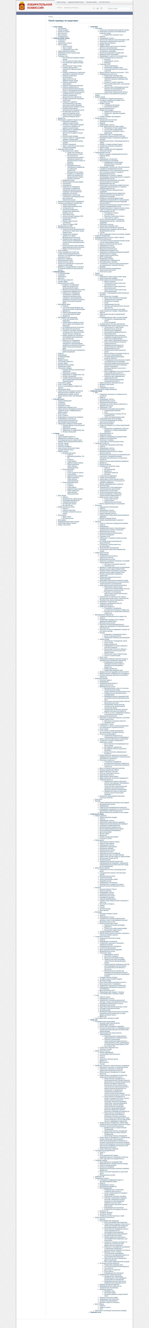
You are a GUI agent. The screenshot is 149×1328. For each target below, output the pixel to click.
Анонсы (102, 1057)
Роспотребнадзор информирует (110, 268)
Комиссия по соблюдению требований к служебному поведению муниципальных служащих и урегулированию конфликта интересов (72, 190)
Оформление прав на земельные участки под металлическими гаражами (115, 792)
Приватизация (104, 639)
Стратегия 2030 (105, 64)
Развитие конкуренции (102, 236)
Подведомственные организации (69, 53)
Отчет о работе (63, 415)
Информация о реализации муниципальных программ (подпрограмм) (113, 163)
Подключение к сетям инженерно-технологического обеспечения (111, 488)
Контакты (107, 59)
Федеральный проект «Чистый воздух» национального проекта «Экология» (113, 529)
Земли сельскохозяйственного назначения (114, 739)
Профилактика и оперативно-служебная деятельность (114, 1190)
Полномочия (62, 28)
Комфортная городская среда (109, 466)
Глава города (61, 2)
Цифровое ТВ (99, 1176)
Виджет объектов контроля (72, 249)
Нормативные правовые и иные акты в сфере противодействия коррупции (73, 324)
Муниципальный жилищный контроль (112, 886)
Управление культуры (107, 894)
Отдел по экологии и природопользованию (114, 523)
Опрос (106, 115)
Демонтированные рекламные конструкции (114, 812)
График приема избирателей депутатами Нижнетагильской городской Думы (73, 379)
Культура (98, 887)
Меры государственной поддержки (111, 149)
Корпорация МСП (110, 334)
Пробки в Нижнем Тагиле (108, 518)
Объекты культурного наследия (114, 309)
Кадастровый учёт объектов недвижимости (114, 778)
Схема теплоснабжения (108, 477)
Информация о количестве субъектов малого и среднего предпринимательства (115, 168)
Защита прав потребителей (109, 255)
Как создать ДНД (109, 1292)
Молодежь (98, 912)
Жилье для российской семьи (114, 958)
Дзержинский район (69, 453)
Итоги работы (108, 1271)
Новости (65, 306)
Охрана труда (104, 147)
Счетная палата (104, 2)
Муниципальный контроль (66, 227)
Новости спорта (105, 997)
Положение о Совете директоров (115, 128)
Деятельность (62, 33)
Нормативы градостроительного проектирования (110, 578)
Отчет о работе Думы (65, 384)
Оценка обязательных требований (70, 222)
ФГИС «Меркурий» (106, 257)
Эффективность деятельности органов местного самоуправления (113, 47)
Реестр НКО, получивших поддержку (112, 1026)
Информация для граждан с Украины (112, 992)
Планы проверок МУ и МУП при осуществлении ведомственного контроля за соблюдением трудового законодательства (70, 254)
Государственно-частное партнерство (112, 324)
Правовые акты (63, 56)
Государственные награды (108, 977)
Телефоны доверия (106, 1212)
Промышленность (101, 118)
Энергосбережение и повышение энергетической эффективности (111, 494)
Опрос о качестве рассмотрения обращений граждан (73, 146)
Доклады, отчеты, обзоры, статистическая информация (114, 1252)
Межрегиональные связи (66, 507)
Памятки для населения (108, 270)
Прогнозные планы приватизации (115, 654)
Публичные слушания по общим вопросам (114, 1067)
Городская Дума (91, 2)
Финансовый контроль (107, 108)
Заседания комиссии (111, 472)
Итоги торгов (108, 642)
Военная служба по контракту (109, 1302)
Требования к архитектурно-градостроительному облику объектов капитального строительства (116, 588)
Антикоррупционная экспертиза (73, 327)
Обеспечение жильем (102, 868)
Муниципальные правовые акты (110, 827)
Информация (62, 355)
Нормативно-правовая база (72, 291)
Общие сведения (110, 281)
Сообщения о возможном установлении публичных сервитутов (116, 609)
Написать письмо (63, 31)
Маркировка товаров (106, 258)
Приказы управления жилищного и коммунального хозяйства (74, 93)
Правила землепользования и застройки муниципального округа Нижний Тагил (113, 571)
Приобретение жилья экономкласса (111, 600)
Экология (98, 521)
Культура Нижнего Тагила (108, 889)
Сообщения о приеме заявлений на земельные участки (112, 741)
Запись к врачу (104, 833)
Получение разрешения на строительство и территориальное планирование (114, 583)
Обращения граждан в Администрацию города (70, 122)
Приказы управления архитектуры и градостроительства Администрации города (70, 78)
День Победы (99, 1304)
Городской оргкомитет (70, 502)
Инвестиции (99, 275)
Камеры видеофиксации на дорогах (111, 484)
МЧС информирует (106, 1188)
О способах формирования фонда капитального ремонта (111, 421)
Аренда (102, 633)
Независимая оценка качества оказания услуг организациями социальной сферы (114, 706)
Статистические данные (108, 948)
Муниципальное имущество (104, 615)
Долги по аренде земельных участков (112, 768)
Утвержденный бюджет (112, 105)
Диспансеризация (106, 832)
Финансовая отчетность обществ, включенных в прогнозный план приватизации (115, 650)
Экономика (94, 27)
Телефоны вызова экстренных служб (112, 1216)
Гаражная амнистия (106, 780)
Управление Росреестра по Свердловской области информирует (116, 736)
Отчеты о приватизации (112, 655)
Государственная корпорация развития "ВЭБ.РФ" (114, 357)
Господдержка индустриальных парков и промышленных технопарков (117, 360)
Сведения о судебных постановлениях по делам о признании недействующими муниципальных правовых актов (73, 104)
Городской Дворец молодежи (109, 931)
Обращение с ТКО (106, 407)
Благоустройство (105, 464)
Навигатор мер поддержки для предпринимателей (114, 377)
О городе (56, 433)
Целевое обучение (73, 178)
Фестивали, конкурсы (111, 956)
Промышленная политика (108, 120)
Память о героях (105, 1307)
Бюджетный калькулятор (112, 111)
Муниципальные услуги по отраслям (116, 688)
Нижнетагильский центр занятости (111, 58)
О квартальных (109, 500)
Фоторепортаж (68, 505)
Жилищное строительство (108, 602)
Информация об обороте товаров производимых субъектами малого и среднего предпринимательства (115, 177)
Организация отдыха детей (109, 858)
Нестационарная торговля (108, 262)
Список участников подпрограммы (115, 928)
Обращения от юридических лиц (73, 129)
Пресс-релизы (67, 46)
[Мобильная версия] (101, 9)
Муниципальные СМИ (65, 226)
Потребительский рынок (103, 239)
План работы (62, 54)
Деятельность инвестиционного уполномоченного (114, 287)
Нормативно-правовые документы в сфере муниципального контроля (71, 235)
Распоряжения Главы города (72, 66)
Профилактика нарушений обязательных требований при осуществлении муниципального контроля (73, 241)
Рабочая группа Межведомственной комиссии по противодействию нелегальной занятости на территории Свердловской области (116, 89)
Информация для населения (114, 1208)
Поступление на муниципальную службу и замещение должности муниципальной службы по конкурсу (76, 159)
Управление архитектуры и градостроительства (109, 556)
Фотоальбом (62, 515)
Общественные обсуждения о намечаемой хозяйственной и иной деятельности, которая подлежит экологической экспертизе (115, 1124)
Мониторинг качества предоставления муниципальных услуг (117, 702)
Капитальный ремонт (107, 423)
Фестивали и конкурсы (107, 904)
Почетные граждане (64, 446)
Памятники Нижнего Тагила (67, 523)
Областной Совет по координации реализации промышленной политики (112, 135)
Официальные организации (109, 507)
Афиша (102, 905)
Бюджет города (105, 45)
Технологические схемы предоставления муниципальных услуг (117, 690)
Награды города (63, 445)
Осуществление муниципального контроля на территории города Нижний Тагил (74, 230)
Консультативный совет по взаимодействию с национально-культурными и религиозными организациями (115, 1029)
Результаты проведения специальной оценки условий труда (70, 264)
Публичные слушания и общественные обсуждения (112, 1065)
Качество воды (104, 486)
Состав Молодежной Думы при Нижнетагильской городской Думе (74, 308)
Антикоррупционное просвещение (115, 1234)
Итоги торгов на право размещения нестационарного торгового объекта (112, 731)
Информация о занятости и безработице (113, 56)
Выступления (62, 35)
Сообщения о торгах (106, 724)
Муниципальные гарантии (113, 329)
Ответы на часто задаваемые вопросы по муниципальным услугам (117, 713)
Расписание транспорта (108, 512)
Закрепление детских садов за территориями (115, 856)
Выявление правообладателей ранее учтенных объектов (112, 797)
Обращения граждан (65, 368)
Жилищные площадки (111, 301)
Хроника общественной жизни (110, 1023)
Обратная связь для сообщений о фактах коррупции (74, 351)
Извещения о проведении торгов (115, 634)
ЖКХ (96, 392)
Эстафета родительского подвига (111, 979)
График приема (63, 360)
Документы (61, 118)
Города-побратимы (69, 510)
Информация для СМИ (70, 49)
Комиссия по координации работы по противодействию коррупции (116, 1256)
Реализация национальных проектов (112, 41)
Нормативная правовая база (72, 206)
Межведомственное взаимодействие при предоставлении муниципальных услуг (116, 698)
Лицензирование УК (106, 433)
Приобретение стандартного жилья (111, 884)
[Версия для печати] (97, 9)
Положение (62, 404)
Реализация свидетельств (113, 930)
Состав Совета (109, 214)
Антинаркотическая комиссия (109, 1263)
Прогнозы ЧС (104, 1211)
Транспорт (98, 505)
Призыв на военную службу (109, 1297)
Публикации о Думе (64, 366)
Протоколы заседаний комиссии (115, 564)
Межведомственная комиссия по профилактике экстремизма (110, 1287)
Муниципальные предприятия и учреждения (114, 673)
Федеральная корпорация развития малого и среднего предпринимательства (115, 205)
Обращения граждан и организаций (70, 423)
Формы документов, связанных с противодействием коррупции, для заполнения (73, 337)
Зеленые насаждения (107, 535)
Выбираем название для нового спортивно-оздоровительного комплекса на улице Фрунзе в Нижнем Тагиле (114, 1013)
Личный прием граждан (70, 136)
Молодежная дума (64, 389)
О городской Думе (64, 273)
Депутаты (61, 278)
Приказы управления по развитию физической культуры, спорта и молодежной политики (73, 88)
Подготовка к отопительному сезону (112, 441)
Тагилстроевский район (70, 482)
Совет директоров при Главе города (112, 126)
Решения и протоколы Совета (114, 216)
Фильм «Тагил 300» (64, 525)
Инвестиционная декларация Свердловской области (114, 380)
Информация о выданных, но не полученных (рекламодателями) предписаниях (114, 810)
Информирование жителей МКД (110, 419)
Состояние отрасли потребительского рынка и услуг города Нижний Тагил (115, 241)
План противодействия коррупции (115, 1222)
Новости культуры (106, 891)
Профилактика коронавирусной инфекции (114, 824)
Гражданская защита (102, 1178)
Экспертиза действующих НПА (73, 216)
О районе (70, 459)
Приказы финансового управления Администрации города (72, 69)
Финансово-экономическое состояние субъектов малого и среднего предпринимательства (112, 181)
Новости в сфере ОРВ (70, 224)
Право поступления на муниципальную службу (75, 153)
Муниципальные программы (109, 54)
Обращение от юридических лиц (73, 374)
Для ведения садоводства (113, 747)
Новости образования (107, 843)
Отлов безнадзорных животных (110, 492)
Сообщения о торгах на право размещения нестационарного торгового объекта (114, 264)
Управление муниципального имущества (113, 616)
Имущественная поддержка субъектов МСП (114, 672)
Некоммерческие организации (105, 1021)
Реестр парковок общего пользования (112, 504)
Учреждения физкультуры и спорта (111, 1003)
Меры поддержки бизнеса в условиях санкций (115, 234)
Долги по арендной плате (112, 636)
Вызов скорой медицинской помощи (112, 829)
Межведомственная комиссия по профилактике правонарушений (115, 1282)
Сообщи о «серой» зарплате (114, 82)
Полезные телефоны (107, 440)
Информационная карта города (68, 521)
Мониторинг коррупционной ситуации (116, 1261)
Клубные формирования (108, 899)
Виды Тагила (67, 517)
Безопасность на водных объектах (115, 1209)
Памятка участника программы (114, 925)
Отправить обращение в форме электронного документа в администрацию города (73, 126)
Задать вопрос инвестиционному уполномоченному (115, 290)
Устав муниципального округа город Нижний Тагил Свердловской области (70, 440)
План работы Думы (64, 383)
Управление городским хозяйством (111, 445)
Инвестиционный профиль (108, 278)
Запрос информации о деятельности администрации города (73, 132)
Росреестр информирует (108, 734)
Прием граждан (63, 30)
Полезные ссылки (106, 151)
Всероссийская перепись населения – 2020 (114, 72)
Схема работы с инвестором (113, 327)
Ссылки (102, 232)
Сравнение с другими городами (114, 113)
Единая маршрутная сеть (108, 513)
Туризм (97, 273)
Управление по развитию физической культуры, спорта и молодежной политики (113, 919)
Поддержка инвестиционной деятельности (114, 325)
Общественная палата (102, 1051)
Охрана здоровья (101, 815)
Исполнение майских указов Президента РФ (114, 40)
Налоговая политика (106, 224)
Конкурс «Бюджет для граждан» (110, 116)
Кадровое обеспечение (65, 149)
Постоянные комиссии (65, 280)
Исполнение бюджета (111, 107)
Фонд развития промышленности (115, 332)
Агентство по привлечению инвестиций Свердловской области (116, 339)
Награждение (67, 185)
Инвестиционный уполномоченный (111, 280)
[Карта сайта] (93, 9)
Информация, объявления (108, 159)
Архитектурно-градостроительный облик (113, 585)
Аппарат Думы (63, 281)
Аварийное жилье (105, 435)
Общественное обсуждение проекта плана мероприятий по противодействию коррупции (116, 1230)
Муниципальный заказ (65, 260)
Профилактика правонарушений (110, 1274)
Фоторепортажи (68, 518)
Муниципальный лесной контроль (111, 533)
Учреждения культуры (107, 897)
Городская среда (96, 391)
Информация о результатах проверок (70, 417)
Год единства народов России (105, 1150)
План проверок (63, 250)
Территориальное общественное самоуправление (73, 466)
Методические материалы (71, 329)
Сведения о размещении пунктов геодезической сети (111, 604)
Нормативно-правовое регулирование (117, 637)
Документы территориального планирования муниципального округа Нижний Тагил (115, 568)
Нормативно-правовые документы (111, 146)
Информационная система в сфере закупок (109, 237)
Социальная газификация (108, 476)
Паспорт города (63, 443)
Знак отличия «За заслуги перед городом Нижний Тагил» (68, 449)
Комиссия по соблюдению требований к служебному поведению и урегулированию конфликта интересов (117, 1248)
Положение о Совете (111, 213)
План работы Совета (111, 218)
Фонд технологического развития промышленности (115, 342)
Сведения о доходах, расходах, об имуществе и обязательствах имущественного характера (73, 332)
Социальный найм (106, 878)
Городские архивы (101, 1160)
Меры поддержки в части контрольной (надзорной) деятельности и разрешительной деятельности (117, 373)
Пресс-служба (62, 45)
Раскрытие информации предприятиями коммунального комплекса (113, 437)
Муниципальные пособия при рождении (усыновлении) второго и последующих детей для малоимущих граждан (116, 973)
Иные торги (103, 657)
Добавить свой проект (107, 384)
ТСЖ (105, 412)
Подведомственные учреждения (110, 946)
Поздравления (63, 36)
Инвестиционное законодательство (111, 383)
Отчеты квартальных (111, 499)
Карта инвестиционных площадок (115, 298)
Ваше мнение (104, 910)
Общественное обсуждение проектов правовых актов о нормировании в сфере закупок (70, 410)
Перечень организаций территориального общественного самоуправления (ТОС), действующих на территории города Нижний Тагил (116, 1042)
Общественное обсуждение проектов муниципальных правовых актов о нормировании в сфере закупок (70, 392)
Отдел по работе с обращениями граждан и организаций (74, 138)
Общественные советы (65, 262)
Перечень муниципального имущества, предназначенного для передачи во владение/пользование (112, 195)
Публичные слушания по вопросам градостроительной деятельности (111, 1069)
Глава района (71, 461)
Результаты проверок (65, 258)
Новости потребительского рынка (111, 244)
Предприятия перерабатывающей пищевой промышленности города (114, 253)
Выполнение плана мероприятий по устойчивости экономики (112, 50)
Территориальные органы (66, 51)
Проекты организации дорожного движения (114, 461)
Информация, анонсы (107, 38)
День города (62, 495)
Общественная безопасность (105, 1217)
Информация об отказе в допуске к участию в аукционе (115, 646)
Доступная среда (105, 980)
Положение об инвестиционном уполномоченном (114, 284)
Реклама (98, 801)
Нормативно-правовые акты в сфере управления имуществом (112, 620)
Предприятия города (107, 121)
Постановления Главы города (72, 61)
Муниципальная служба (70, 151)
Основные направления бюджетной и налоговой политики (112, 101)
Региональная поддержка (112, 330)
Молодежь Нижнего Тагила (108, 914)
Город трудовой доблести (66, 437)
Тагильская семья (105, 953)
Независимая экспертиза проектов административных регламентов (115, 710)
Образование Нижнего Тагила (109, 842)
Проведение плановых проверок (115, 1196)
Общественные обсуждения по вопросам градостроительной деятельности (113, 1076)
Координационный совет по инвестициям (113, 317)
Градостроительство (102, 553)
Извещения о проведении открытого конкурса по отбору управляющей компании (116, 430)
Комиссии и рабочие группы (109, 1059)
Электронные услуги (106, 851)
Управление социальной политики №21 (113, 985)
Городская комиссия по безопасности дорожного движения (112, 481)
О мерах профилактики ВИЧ (109, 837)
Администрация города (76, 2)
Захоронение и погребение (109, 490)
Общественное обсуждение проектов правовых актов (72, 115)
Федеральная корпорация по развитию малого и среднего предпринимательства (114, 346)
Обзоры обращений (69, 144)
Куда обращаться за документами (111, 1162)
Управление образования (108, 847)
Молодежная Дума (64, 304)
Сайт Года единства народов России (112, 1159)
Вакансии (70, 164)
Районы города (63, 451)
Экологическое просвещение (109, 548)
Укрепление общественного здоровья (112, 822)
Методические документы (108, 1186)
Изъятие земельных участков (109, 773)
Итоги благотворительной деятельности (113, 982)
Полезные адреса (106, 680)
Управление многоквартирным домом (112, 409)
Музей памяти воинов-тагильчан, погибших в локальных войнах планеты (114, 934)
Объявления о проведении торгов (115, 641)
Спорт (106, 303)
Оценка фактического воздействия (70, 218)
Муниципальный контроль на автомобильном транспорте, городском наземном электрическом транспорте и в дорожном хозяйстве (115, 457)
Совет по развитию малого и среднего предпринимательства (112, 210)
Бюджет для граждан (106, 110)
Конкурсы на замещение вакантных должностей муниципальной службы (75, 175)
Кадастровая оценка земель (109, 776)
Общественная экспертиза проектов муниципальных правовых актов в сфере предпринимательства (113, 229)
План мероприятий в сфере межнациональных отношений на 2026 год (114, 1156)
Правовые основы (64, 405)
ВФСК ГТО (103, 1016)
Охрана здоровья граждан (108, 817)
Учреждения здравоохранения (110, 825)
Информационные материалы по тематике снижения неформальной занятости (116, 79)
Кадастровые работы (107, 775)
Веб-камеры (62, 520)
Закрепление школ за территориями (112, 855)
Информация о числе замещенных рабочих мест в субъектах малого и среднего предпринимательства (114, 172)
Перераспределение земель (109, 770)
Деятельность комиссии (112, 1270)
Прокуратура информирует (109, 1301)
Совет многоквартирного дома (114, 417)
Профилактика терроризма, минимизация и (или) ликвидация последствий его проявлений (115, 1277)
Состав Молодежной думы (71, 314)
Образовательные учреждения (110, 853)
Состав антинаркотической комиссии (116, 1266)
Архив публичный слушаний (109, 1149)
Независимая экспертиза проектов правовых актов (71, 112)
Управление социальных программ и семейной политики (112, 944)
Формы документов (110, 644)
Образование (99, 840)
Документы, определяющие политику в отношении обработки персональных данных (71, 268)
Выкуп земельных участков (108, 771)
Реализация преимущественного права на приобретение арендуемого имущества (114, 659)
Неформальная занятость (108, 74)
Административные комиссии (109, 1284)
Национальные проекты (108, 43)
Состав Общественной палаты (110, 1054)
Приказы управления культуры (73, 85)
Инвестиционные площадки (109, 296)
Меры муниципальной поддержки (111, 949)
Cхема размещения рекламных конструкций (114, 802)
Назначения (67, 183)
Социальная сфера (97, 814)
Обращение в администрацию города (70, 120)
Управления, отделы (65, 43)
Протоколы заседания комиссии (115, 721)
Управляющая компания (112, 410)
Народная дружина (106, 1289)
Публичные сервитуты (107, 606)
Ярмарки (102, 267)
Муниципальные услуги (107, 247)
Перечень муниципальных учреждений (71, 201)
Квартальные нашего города (109, 497)
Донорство (103, 835)
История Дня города (69, 504)
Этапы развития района (75, 472)
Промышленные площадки (113, 299)
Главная (50, 16)
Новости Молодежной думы (72, 312)
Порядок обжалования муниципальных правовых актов (73, 109)
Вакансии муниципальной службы (74, 290)
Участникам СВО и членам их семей (112, 994)
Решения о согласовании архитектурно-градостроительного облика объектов (115, 593)
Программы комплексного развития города (114, 580)
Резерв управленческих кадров (73, 182)
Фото (101, 1154)
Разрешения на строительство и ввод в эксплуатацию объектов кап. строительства (114, 597)
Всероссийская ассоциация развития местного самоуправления (116, 354)
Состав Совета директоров (113, 129)
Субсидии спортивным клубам (110, 1008)
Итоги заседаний (110, 322)
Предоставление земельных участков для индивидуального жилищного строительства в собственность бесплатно (115, 756)
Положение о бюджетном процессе (111, 98)
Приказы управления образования (70, 83)
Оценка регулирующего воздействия (70, 203)
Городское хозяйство (102, 443)
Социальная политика (102, 936)
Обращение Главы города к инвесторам (113, 276)
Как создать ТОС (109, 1046)
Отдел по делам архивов (108, 1165)
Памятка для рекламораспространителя (113, 807)
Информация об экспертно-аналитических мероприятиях (68, 419)
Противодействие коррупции (67, 317)
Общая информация (69, 205)
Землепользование (101, 678)
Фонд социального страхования (110, 984)
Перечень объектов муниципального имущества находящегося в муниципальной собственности (114, 626)
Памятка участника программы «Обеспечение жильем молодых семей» (115, 961)
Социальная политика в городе (110, 938)
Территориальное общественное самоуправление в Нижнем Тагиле (115, 1037)
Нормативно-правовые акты (67, 407)
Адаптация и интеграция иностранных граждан (111, 1310)
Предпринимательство (102, 152)
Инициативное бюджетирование (106, 389)
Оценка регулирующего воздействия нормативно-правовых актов (71, 211)
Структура (61, 41)
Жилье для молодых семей (109, 879)
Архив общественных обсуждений (115, 1131)
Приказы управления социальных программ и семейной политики (74, 73)
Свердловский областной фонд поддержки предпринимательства (115, 336)
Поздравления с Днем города (72, 499)
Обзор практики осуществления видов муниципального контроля (73, 246)
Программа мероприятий (71, 500)
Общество (93, 1020)
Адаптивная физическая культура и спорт (113, 1007)
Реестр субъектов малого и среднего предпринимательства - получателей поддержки (112, 221)
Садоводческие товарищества (110, 260)
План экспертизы (68, 214)
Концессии (98, 799)
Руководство (62, 40)
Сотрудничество (68, 208)
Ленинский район (68, 469)
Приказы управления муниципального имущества (72, 96)
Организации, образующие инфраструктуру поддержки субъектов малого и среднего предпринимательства (114, 186)
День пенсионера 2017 (107, 990)
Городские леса (105, 536)
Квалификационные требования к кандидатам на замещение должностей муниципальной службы (75, 169)
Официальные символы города (68, 438)
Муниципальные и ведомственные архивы (114, 1163)
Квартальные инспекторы (112, 502)
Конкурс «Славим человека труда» (111, 144)
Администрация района (75, 463)
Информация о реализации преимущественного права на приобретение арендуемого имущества (114, 664)
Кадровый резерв (68, 180)
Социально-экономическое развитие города (114, 30)
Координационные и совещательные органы (114, 208)
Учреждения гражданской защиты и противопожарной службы (111, 1180)
